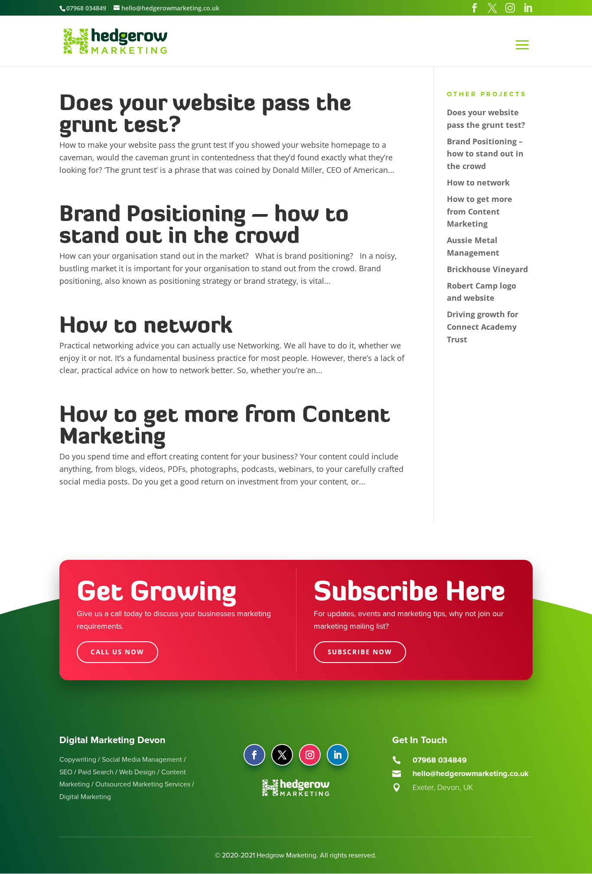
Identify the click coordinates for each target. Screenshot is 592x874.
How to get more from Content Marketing (224, 424)
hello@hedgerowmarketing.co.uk (471, 773)
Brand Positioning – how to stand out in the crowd (204, 223)
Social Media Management (142, 759)
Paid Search (96, 772)
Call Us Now (117, 651)
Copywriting (77, 759)
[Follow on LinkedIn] (337, 755)
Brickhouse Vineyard (487, 269)
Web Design (137, 772)
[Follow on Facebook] (254, 755)
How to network (145, 324)
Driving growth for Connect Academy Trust (482, 326)
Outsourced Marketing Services (142, 784)
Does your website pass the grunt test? (205, 112)
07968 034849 (86, 8)
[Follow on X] (282, 755)
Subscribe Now (360, 651)
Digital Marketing (85, 797)
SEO (65, 772)
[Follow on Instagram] (310, 755)
